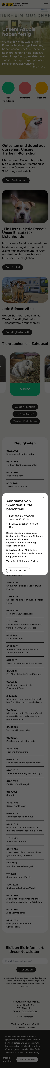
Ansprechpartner (18, 570)
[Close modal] (44, 497)
